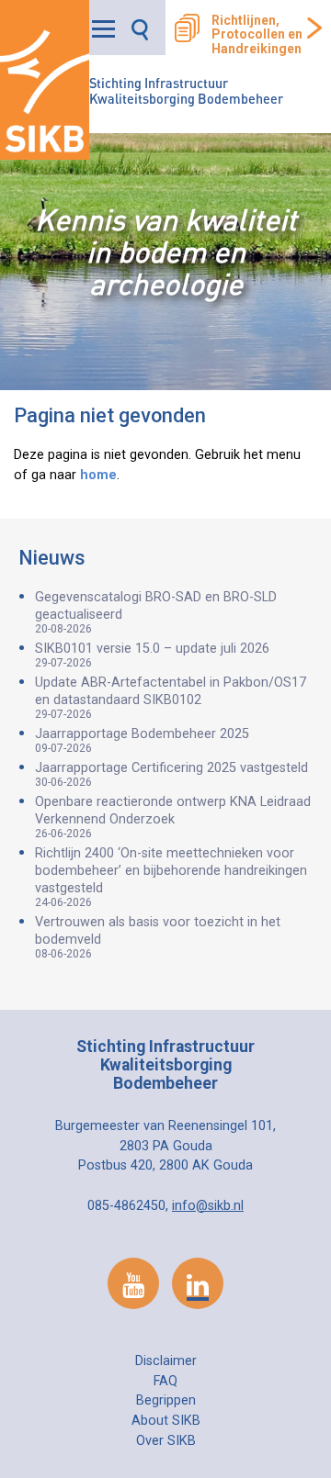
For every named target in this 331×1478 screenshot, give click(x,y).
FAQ (165, 1381)
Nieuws (52, 557)
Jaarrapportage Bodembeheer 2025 (142, 740)
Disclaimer (166, 1361)
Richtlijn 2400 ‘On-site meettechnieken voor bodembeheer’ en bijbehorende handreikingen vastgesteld (171, 877)
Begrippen (166, 1400)
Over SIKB (166, 1441)
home (98, 475)
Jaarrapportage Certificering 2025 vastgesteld (171, 774)
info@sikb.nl (208, 1206)
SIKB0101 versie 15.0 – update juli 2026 (152, 655)
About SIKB (165, 1420)
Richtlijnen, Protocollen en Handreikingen (256, 35)
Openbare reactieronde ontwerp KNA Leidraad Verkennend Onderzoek (173, 817)
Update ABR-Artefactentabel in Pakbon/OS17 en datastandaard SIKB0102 (170, 698)
